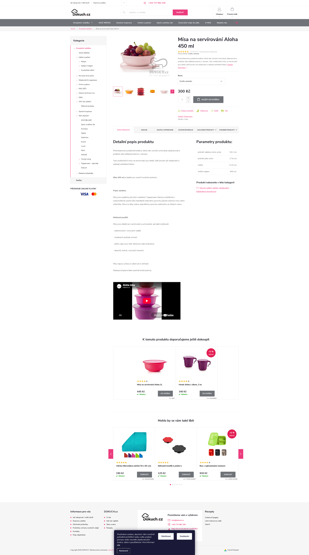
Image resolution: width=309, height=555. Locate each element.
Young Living (86, 159)
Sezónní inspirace (85, 111)
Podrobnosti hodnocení (208, 52)
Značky (79, 180)
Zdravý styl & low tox (87, 93)
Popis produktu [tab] (123, 130)
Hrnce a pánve (84, 84)
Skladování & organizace (88, 80)
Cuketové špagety (211, 517)
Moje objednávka (79, 535)
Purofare (84, 129)
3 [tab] (174, 484)
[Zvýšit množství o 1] (188, 98)
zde (118, 545)
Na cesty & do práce (86, 76)
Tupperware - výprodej (89, 163)
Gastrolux (84, 137)
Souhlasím (184, 536)
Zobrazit (144, 474)
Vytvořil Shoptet (233, 550)
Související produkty (205, 130)
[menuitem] (83, 23)
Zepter (83, 133)
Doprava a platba (99, 3)
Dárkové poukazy (87, 106)
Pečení (83, 61)
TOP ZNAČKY (84, 116)
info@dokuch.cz (178, 520)
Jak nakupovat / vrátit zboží (79, 3)
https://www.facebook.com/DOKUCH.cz (185, 530)
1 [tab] (170, 484)
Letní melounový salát (213, 521)
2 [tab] (172, 484)
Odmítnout (166, 536)
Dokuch (84, 168)
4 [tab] (177, 484)
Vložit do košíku (210, 99)
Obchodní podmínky (80, 524)
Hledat (180, 12)
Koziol (83, 142)
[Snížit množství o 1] (188, 101)
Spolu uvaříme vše (88, 124)
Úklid (80, 97)
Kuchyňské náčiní (87, 70)
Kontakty (76, 531)
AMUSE (84, 155)
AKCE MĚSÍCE (84, 53)
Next (240, 454)
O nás (108, 517)
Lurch (83, 146)
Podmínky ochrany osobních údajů (86, 528)
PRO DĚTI (82, 89)
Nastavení (123, 550)
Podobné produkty (227, 130)
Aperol (207, 524)
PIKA (83, 150)
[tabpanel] (155, 373)
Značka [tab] (165, 130)
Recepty (109, 528)
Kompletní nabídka (83, 48)
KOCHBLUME (86, 120)
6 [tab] (181, 484)
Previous (110, 454)
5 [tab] (179, 484)
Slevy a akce (111, 524)
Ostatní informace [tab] (185, 130)
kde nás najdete (112, 521)
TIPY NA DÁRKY (85, 102)
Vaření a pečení (84, 57)
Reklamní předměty (86, 173)
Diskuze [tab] (144, 130)
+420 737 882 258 (179, 524)
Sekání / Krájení (87, 66)
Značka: (185, 116)
